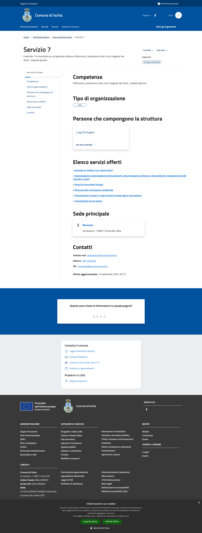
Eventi (145, 455)
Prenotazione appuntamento (74, 472)
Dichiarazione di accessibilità (115, 487)
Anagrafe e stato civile (71, 431)
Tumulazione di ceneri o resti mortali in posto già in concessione (108, 195)
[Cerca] (178, 15)
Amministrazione (41, 37)
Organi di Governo (29, 431)
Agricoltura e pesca (111, 454)
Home (26, 37)
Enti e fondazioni (28, 443)
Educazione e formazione (113, 431)
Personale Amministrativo (32, 450)
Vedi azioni (161, 50)
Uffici (22, 439)
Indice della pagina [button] (35, 72)
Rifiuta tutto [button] (112, 521)
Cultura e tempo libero (71, 435)
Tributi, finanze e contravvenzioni (117, 439)
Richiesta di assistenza (72, 483)
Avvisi (145, 439)
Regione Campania (29, 3)
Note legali (107, 483)
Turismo (65, 454)
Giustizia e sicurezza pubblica (115, 435)
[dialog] (101, 516)
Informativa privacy (111, 479)
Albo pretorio (108, 476)
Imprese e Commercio (71, 443)
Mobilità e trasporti (70, 458)
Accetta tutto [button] (90, 522)
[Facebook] (154, 15)
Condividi (147, 50)
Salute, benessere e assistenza (116, 446)
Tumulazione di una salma (88, 201)
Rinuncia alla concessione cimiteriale (94, 190)
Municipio (88, 225)
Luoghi (145, 452)
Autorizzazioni (108, 450)
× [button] (199, 503)
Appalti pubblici (68, 447)
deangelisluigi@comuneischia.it (102, 255)
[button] (101, 528)
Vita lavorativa (68, 439)
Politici (23, 447)
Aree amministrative (62, 37)
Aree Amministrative (30, 435)
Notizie (145, 431)
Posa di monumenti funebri (89, 184)
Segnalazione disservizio (72, 476)
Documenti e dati (28, 454)
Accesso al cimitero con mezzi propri (94, 170)
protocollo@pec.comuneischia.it (93, 266)
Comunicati (147, 435)
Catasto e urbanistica (71, 450)
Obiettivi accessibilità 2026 (114, 491)
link (127, 516)
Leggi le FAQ (67, 479)
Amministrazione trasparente (116, 472)
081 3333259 (89, 260)
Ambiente (106, 443)
